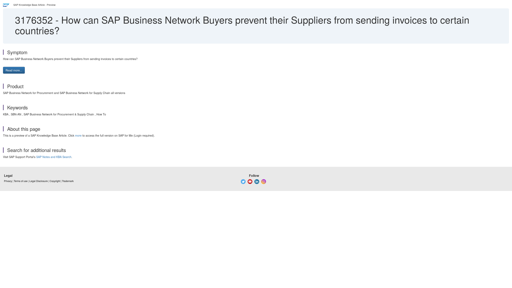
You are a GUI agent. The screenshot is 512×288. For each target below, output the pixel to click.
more (78, 135)
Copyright (55, 181)
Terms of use (21, 181)
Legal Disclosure (38, 181)
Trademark (68, 181)
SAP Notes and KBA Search (53, 157)
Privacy (8, 181)
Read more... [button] (14, 70)
